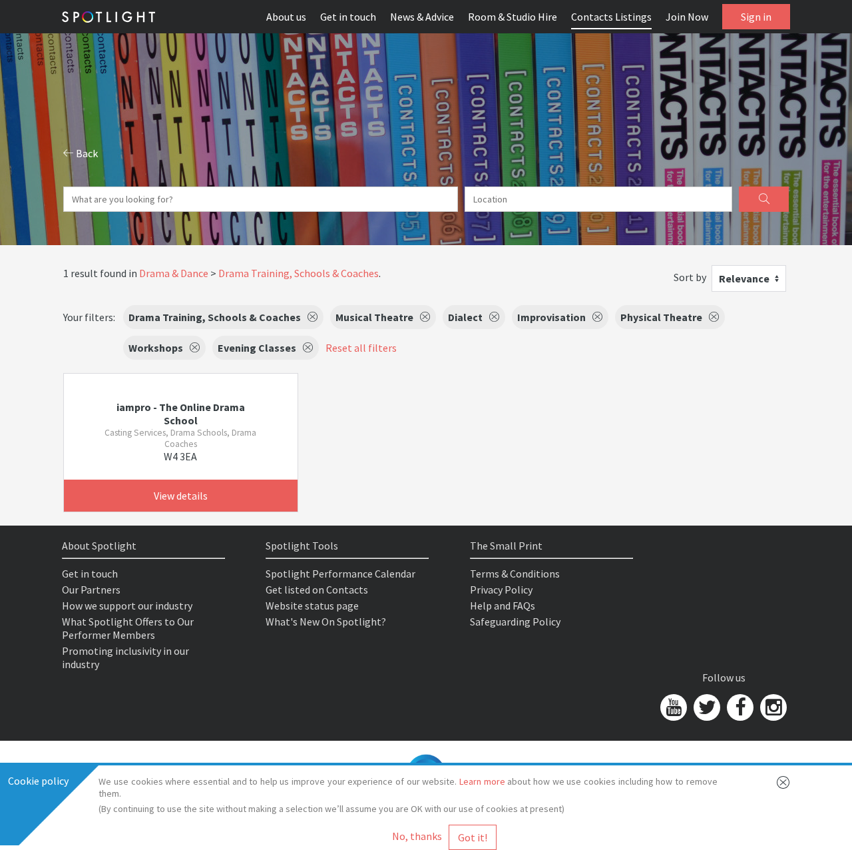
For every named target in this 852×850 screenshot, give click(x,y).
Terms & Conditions (515, 573)
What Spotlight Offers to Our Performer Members (128, 628)
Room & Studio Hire (512, 16)
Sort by (690, 277)
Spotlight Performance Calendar (340, 573)
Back (86, 153)
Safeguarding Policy (515, 621)
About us (286, 16)
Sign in (756, 16)
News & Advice (422, 16)
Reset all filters (361, 347)
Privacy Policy (501, 589)
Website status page (312, 605)
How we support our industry (127, 605)
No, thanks (417, 836)
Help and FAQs (502, 605)
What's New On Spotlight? (326, 621)
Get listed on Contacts (317, 589)
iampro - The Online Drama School (180, 413)
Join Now (687, 16)
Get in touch (348, 16)
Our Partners (91, 589)
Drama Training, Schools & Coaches (298, 273)
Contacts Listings (611, 16)
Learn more (482, 781)
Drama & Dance (173, 273)
